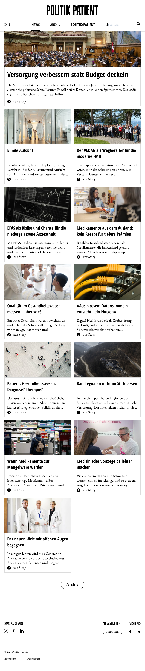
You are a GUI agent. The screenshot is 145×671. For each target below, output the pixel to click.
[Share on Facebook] (14, 631)
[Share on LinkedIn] (22, 631)
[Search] (138, 24)
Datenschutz (33, 658)
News (35, 24)
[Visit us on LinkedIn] (138, 632)
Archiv (55, 24)
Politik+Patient (83, 24)
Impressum (10, 658)
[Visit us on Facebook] (130, 632)
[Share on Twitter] (6, 631)
